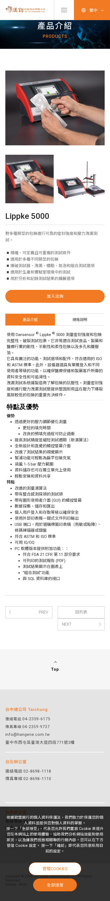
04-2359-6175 (36, 719)
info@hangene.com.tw (27, 734)
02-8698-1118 (37, 771)
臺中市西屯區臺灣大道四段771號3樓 (40, 742)
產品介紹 (30, 319)
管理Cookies (55, 868)
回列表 (81, 612)
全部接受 (55, 885)
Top (55, 669)
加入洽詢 (55, 296)
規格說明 (79, 319)
